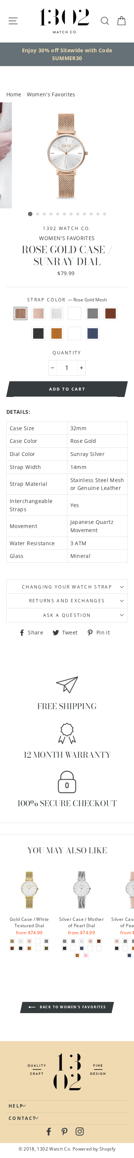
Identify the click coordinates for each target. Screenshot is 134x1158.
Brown (110, 313)
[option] (67, 54)
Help (16, 1106)
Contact (22, 1118)
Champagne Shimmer (74, 333)
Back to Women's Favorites (72, 1007)
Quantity (67, 353)
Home (13, 94)
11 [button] (98, 214)
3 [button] (45, 214)
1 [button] (30, 214)
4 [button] (51, 214)
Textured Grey (92, 313)
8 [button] (78, 214)
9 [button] (85, 214)
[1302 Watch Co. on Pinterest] (64, 1131)
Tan (56, 333)
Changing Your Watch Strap (67, 587)
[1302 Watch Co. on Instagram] (80, 1131)
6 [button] (65, 214)
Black (38, 333)
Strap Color (67, 299)
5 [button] (58, 214)
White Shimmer (56, 313)
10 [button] (91, 214)
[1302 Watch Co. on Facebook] (49, 1131)
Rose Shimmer (74, 313)
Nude (38, 313)
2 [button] (38, 214)
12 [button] (105, 214)
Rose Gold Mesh (20, 313)
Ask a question (67, 615)
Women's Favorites (51, 94)
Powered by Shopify (94, 1149)
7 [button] (71, 214)
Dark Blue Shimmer (92, 333)
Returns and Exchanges (67, 600)
